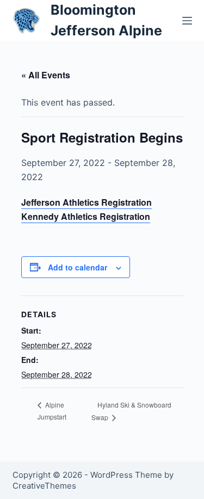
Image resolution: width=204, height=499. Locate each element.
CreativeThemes (44, 485)
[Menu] (187, 21)
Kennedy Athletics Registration (85, 216)
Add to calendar (77, 267)
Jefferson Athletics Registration (86, 202)
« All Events (45, 75)
